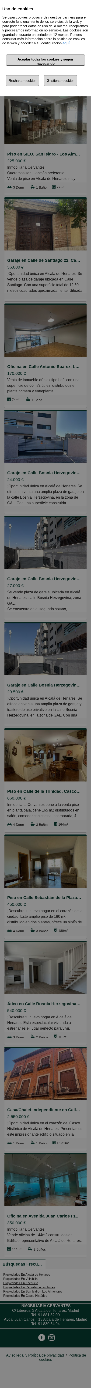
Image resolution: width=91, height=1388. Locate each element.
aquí (66, 43)
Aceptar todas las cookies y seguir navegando (46, 61)
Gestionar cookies (60, 81)
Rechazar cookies (22, 81)
